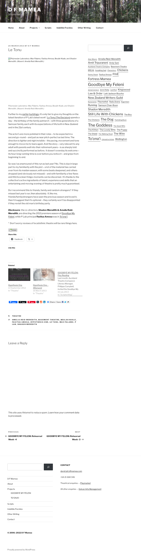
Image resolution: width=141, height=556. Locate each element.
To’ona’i (63, 216)
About (22, 28)
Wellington (121, 139)
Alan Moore (92, 59)
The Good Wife (119, 126)
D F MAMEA (24, 10)
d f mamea (34, 46)
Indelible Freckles (65, 28)
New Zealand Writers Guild (105, 97)
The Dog (107, 119)
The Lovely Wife (108, 129)
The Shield (92, 134)
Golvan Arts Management (90, 489)
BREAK (91, 70)
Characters (111, 70)
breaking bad (100, 70)
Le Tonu (54, 322)
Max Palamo (67, 322)
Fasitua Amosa (20, 322)
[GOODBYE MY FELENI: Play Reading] (70, 282)
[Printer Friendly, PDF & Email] (12, 230)
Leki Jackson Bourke (114, 93)
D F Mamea (12, 479)
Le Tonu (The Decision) (58, 117)
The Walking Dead (105, 134)
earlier (25, 114)
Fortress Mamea (99, 79)
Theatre (16, 316)
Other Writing (84, 28)
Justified (113, 90)
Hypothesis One (15, 285)
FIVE (116, 74)
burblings (34, 114)
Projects (34, 28)
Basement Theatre (48, 320)
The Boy (128, 114)
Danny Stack (93, 75)
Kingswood (124, 89)
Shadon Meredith (27, 324)
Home (11, 28)
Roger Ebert (125, 102)
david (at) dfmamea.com (71, 471)
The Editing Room (121, 120)
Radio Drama (114, 102)
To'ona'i (94, 138)
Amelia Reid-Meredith (24, 320)
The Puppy (122, 129)
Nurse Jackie (92, 102)
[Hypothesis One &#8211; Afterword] (44, 274)
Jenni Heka (104, 90)
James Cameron (93, 90)
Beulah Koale (68, 320)
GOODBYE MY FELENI (21, 493)
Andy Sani (114, 63)
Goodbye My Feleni (106, 84)
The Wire (119, 133)
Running (92, 105)
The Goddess (100, 125)
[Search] (128, 48)
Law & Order (95, 93)
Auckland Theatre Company (99, 67)
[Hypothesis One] (19, 274)
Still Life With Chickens (105, 114)
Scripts (48, 28)
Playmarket (103, 101)
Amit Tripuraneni (98, 62)
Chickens (122, 70)
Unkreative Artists (108, 139)
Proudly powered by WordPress (21, 549)
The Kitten (93, 129)
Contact (99, 28)
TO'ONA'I (15, 498)
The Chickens (94, 120)
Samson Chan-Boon (108, 105)
